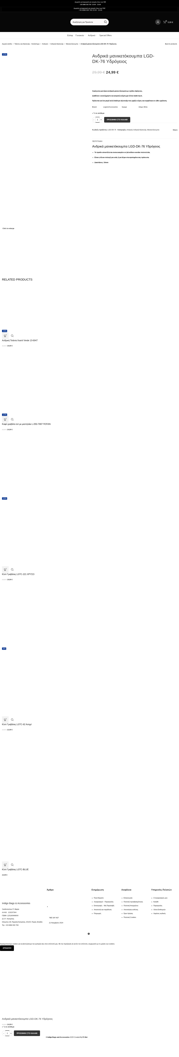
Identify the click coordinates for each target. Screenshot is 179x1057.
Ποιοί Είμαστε (99, 898)
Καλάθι (155, 902)
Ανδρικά (45, 44)
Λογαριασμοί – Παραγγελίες (104, 902)
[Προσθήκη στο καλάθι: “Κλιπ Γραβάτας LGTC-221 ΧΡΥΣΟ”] (5, 569)
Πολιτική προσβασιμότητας (133, 902)
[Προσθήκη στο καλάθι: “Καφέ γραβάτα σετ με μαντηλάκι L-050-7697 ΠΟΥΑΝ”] (5, 419)
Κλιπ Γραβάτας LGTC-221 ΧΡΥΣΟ (18, 574)
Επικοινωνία (128, 898)
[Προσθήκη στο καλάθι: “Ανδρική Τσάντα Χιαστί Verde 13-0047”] (5, 335)
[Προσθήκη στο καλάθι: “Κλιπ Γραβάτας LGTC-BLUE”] (5, 864)
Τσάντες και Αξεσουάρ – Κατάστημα (26, 44)
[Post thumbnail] (61, 907)
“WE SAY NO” (54, 918)
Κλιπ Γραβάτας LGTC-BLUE (15, 869)
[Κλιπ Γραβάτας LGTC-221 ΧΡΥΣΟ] (35, 464)
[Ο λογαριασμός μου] (158, 22)
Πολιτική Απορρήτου (131, 906)
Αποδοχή (7, 948)
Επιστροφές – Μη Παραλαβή (104, 906)
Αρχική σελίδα (7, 44)
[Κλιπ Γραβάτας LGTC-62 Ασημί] (35, 614)
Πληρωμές (97, 913)
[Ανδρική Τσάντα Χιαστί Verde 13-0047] (35, 308)
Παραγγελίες (157, 906)
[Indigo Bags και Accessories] (17, 894)
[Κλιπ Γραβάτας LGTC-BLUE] (35, 763)
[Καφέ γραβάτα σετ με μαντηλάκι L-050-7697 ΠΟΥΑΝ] (35, 380)
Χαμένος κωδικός (159, 913)
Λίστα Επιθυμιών (159, 910)
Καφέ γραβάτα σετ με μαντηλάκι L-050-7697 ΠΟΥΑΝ (26, 424)
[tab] (97, 141)
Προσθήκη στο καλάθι (117, 120)
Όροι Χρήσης (128, 913)
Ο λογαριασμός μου (160, 898)
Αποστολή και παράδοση (103, 910)
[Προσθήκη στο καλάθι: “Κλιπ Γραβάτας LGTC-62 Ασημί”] (5, 719)
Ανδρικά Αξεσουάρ (56, 44)
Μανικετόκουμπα (72, 44)
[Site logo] (18, 22)
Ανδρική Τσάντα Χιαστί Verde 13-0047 (20, 340)
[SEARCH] (105, 22)
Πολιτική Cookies (130, 917)
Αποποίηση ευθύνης (131, 910)
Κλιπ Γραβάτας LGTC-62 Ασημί (17, 724)
